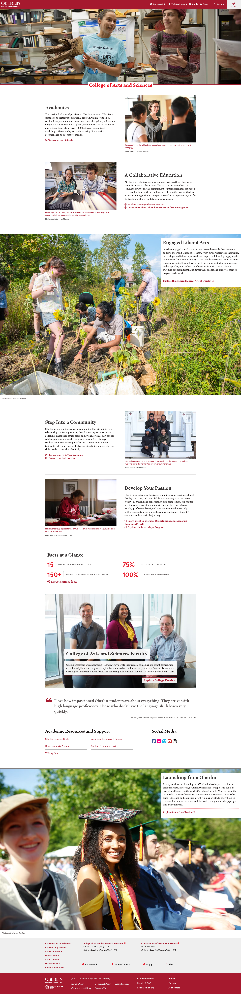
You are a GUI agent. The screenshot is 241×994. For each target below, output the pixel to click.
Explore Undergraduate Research (146, 204)
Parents (172, 983)
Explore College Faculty (159, 680)
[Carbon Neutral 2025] (54, 987)
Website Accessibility (81, 988)
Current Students (145, 978)
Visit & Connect (179, 4)
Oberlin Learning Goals (57, 739)
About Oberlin (52, 959)
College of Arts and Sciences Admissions (103, 943)
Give (205, 4)
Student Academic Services (105, 746)
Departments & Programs (58, 746)
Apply (195, 4)
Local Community (145, 987)
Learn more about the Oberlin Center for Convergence (158, 207)
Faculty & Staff (144, 983)
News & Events (52, 963)
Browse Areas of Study (60, 140)
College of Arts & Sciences (58, 943)
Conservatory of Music (56, 947)
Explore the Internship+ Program (146, 527)
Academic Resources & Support (107, 739)
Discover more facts (64, 581)
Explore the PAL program (62, 458)
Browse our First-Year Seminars (65, 454)
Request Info (159, 4)
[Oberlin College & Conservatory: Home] (10, 4)
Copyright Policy (103, 984)
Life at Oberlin (52, 955)
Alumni (171, 978)
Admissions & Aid (54, 951)
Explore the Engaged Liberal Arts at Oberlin (187, 280)
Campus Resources (54, 967)
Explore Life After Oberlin (177, 812)
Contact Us (100, 988)
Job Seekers (174, 987)
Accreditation (122, 984)
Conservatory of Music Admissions (159, 943)
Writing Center (53, 753)
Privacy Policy (77, 984)
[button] (217, 4)
